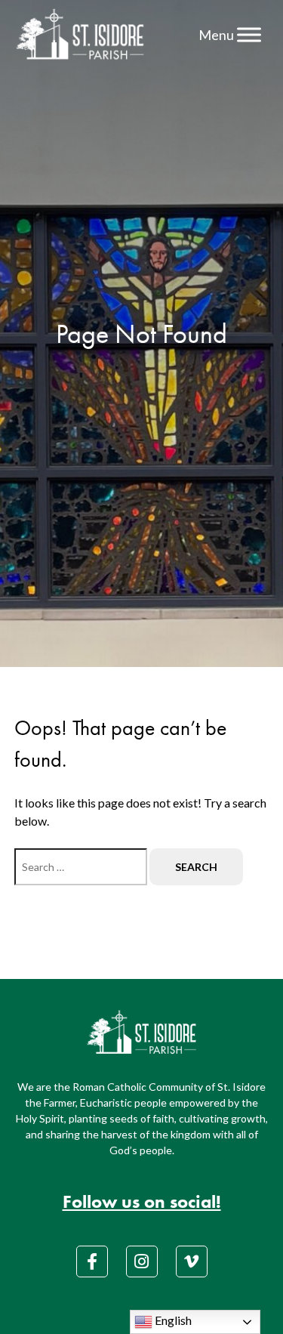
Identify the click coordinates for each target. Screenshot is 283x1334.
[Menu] (249, 34)
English (172, 1320)
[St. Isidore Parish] (80, 35)
